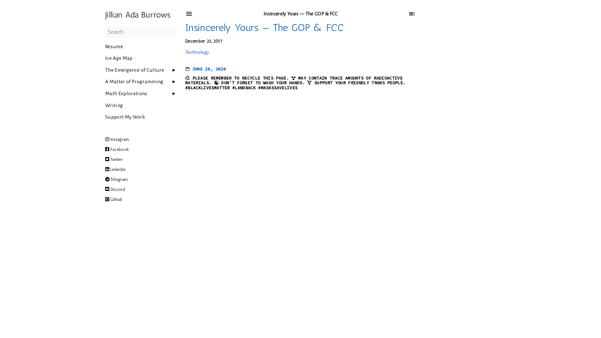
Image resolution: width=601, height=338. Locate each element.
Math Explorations (126, 93)
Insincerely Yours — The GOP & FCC (264, 27)
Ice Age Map (119, 58)
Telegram (119, 179)
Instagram (119, 139)
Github (115, 199)
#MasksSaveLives (277, 87)
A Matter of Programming (134, 81)
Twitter (116, 159)
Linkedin (117, 169)
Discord (117, 189)
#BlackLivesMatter (207, 87)
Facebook (119, 149)
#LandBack (244, 87)
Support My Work (125, 117)
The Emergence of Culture (134, 70)
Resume (114, 46)
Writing (114, 105)
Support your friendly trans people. (360, 82)
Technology (197, 52)
